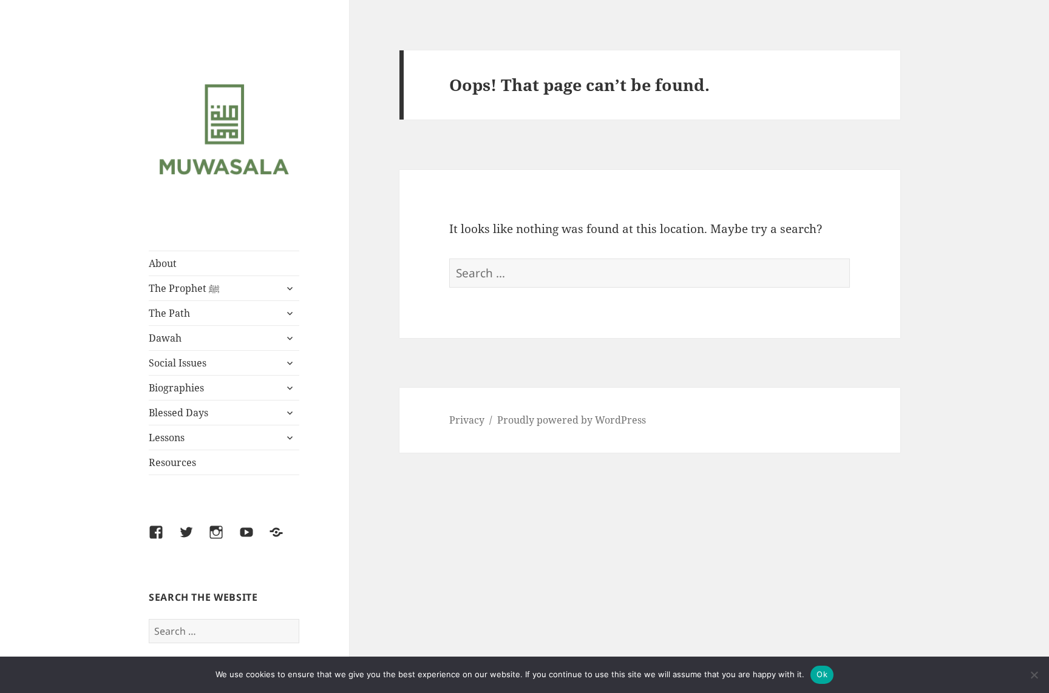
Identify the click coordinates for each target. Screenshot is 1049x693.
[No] (1034, 675)
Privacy (466, 420)
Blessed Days (178, 412)
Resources (172, 462)
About (163, 263)
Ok (821, 674)
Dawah (165, 338)
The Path (169, 313)
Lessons (167, 437)
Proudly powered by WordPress (571, 420)
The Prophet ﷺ (184, 288)
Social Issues (177, 363)
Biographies (176, 387)
